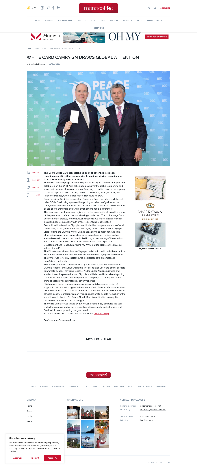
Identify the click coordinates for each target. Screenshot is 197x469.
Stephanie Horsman (37, 64)
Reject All (35, 458)
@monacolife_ (75, 400)
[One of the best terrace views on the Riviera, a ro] (102, 427)
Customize (17, 458)
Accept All (52, 458)
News (37, 20)
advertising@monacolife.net (153, 409)
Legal (167, 462)
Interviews (98, 28)
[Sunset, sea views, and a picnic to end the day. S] (102, 412)
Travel (102, 20)
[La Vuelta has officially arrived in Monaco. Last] (87, 412)
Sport (140, 20)
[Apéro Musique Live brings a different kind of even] (73, 427)
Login (29, 416)
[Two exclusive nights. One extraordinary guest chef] (73, 412)
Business (48, 20)
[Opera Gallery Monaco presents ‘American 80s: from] (102, 441)
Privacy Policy (155, 462)
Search (30, 411)
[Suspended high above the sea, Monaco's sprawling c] (73, 441)
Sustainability (65, 20)
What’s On (128, 20)
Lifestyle (81, 20)
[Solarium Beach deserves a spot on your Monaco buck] (87, 427)
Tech (92, 20)
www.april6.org (101, 313)
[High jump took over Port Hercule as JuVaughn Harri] (87, 441)
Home (29, 406)
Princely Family (154, 20)
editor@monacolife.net (150, 406)
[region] (34, 449)
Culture (114, 20)
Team (29, 421)
